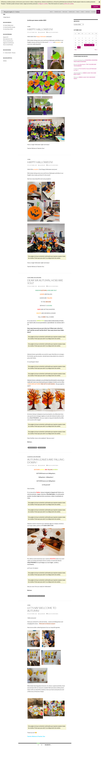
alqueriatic (42, 32)
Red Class (65, 11)
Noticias (88, 11)
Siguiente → (48, 744)
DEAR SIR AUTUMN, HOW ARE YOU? (45, 282)
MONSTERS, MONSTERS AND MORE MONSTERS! (85, 60)
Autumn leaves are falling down (36, 595)
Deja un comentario (53, 32)
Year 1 (77, 11)
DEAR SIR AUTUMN (32, 447)
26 (85, 45)
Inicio (51, 11)
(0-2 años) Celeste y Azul (8, 25)
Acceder (93, 11)
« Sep (75, 49)
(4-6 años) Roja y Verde (8, 29)
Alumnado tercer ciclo (7, 39)
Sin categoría (37, 277)
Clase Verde (30, 277)
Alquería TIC (5, 37)
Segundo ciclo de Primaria (8, 42)
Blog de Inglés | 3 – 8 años (11, 12)
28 (92, 45)
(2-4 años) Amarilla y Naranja (9, 27)
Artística (5, 60)
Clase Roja (30, 456)
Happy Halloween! (40, 29)
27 (89, 45)
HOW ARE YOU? (42, 447)
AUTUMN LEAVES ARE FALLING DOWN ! (45, 461)
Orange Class (57, 11)
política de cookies (69, 3)
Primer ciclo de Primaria (8, 40)
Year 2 (82, 11)
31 (79, 47)
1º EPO (28, 159)
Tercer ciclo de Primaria (8, 44)
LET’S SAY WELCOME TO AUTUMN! (41, 609)
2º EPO (28, 26)
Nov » (96, 49)
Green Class (71, 11)
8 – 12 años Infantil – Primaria (9, 52)
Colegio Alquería (6, 17)
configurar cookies (43, 3)
